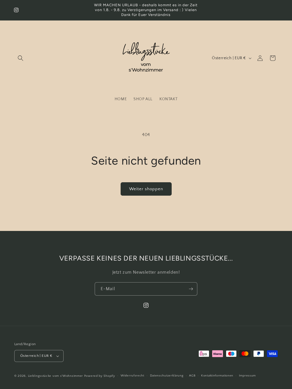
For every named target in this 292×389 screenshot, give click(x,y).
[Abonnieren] (190, 289)
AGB (192, 375)
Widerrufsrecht (132, 375)
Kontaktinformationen (217, 375)
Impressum (247, 375)
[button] (20, 58)
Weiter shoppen (146, 189)
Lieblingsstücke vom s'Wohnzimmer (56, 376)
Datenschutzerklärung (167, 375)
